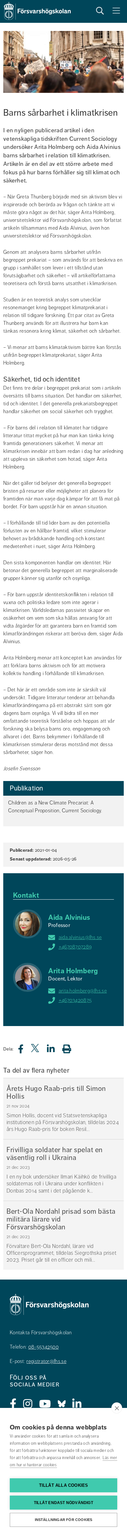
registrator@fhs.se (46, 1361)
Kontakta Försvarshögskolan (41, 1332)
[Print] (70, 1048)
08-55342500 (43, 1347)
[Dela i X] (35, 1050)
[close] (116, 1407)
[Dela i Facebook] (24, 1050)
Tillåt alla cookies (63, 1485)
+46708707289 (75, 947)
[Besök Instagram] (28, 1404)
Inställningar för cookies (63, 1520)
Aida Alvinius (69, 917)
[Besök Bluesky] (62, 1404)
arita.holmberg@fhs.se (83, 991)
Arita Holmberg (73, 970)
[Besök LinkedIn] (77, 1404)
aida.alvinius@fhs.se (80, 937)
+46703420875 (75, 1000)
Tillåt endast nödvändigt (63, 1502)
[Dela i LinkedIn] (55, 1050)
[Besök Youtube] (45, 1404)
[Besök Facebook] (13, 1404)
